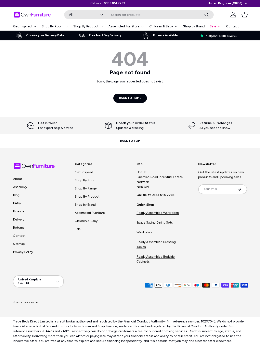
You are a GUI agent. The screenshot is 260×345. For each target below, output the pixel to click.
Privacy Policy (23, 252)
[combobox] (139, 14)
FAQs (17, 203)
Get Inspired (22, 26)
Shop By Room (52, 26)
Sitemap (19, 244)
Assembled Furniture (123, 26)
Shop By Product (86, 26)
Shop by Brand (194, 26)
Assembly (20, 187)
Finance (18, 211)
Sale (213, 26)
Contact (232, 26)
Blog (16, 195)
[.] (220, 35)
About (17, 179)
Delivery (18, 219)
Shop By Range (86, 188)
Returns (19, 227)
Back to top (130, 141)
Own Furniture (30, 302)
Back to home (130, 98)
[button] (244, 14)
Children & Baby (161, 26)
